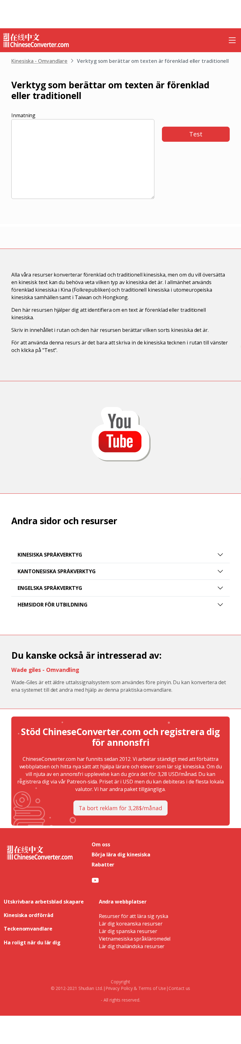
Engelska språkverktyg (50, 588)
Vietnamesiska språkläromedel (135, 938)
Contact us (179, 988)
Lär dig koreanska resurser (131, 923)
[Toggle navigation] (232, 40)
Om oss (101, 844)
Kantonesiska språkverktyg (57, 571)
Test (195, 134)
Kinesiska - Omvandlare (39, 61)
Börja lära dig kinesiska (121, 854)
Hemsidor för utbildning (53, 604)
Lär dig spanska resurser (128, 931)
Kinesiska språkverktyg (50, 554)
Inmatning (23, 115)
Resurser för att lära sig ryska (134, 916)
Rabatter (103, 864)
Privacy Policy (119, 988)
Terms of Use (152, 988)
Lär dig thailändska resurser (132, 946)
